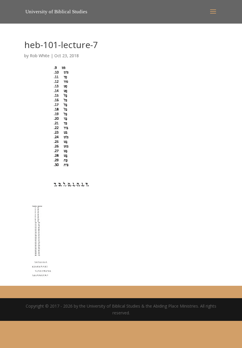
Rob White (40, 55)
